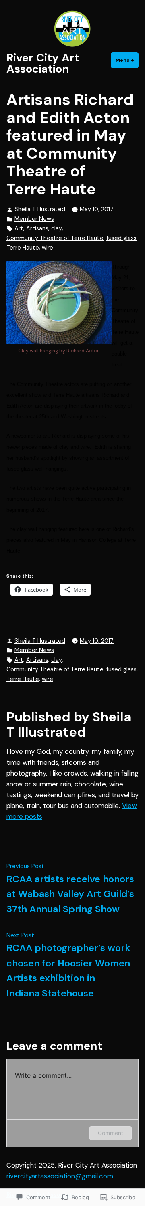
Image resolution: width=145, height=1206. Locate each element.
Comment (110, 1132)
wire (47, 247)
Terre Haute (22, 247)
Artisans (37, 228)
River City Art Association (42, 63)
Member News (34, 218)
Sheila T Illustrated (39, 209)
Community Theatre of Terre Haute (55, 238)
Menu (127, 60)
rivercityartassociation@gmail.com (59, 1176)
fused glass (121, 238)
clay (56, 228)
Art (18, 228)
